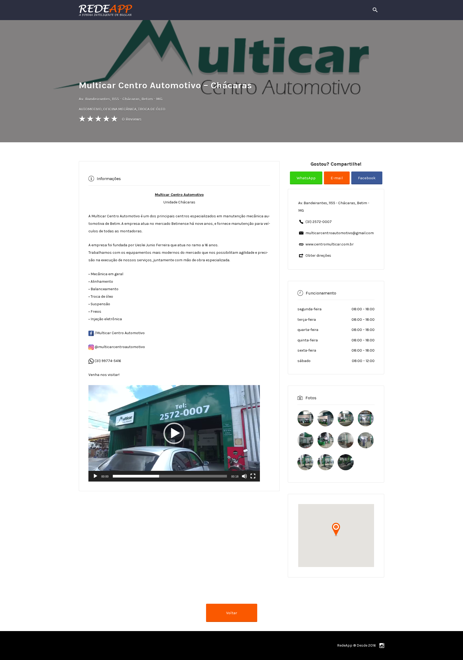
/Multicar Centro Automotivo (119, 333)
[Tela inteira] (253, 476)
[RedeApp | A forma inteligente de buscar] (163, 10)
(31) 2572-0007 (318, 221)
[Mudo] (244, 476)
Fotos (310, 397)
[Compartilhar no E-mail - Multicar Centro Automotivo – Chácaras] (337, 182)
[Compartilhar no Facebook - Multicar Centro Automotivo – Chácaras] (366, 182)
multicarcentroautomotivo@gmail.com (339, 233)
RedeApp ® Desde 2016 (356, 645)
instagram (381, 645)
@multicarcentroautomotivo (119, 347)
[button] (174, 433)
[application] (174, 433)
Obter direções (318, 255)
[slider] (170, 476)
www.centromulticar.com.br (329, 244)
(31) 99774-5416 (108, 361)
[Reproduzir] (95, 476)
